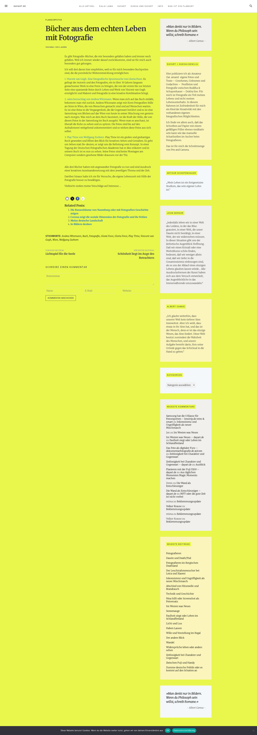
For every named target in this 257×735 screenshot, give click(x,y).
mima (51, 47)
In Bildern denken (81, 224)
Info (160, 6)
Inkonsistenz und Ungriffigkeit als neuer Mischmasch (181, 424)
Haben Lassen (174, 628)
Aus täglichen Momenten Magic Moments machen (181, 475)
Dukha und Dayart (142, 6)
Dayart (121, 6)
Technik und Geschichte (180, 593)
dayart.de (20, 6)
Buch (85, 235)
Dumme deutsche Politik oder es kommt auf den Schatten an (184, 669)
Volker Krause (174, 506)
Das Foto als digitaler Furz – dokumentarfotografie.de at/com (184, 449)
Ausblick (200, 464)
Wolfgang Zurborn (69, 239)
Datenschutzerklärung (184, 730)
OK (167, 730)
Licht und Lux (174, 623)
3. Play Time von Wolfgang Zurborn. (85, 137)
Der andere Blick (175, 637)
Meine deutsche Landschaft (86, 220)
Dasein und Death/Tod (178, 558)
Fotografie (94, 235)
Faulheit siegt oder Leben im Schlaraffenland (182, 617)
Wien (55, 239)
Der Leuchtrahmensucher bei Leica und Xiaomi (182, 572)
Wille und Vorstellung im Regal (183, 632)
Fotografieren (173, 553)
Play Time (134, 235)
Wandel (170, 642)
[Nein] (253, 730)
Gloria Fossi (121, 235)
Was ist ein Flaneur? (181, 6)
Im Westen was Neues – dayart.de (185, 437)
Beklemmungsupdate (189, 501)
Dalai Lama (106, 6)
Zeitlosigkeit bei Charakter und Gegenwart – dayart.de (183, 463)
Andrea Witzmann (71, 235)
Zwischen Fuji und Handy (180, 662)
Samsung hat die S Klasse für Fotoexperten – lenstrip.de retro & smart (185, 418)
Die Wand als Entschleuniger (178, 484)
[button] (67, 198)
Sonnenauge (173, 610)
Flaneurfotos (54, 20)
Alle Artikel (87, 6)
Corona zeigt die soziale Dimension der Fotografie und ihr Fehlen (108, 216)
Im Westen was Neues (186, 432)
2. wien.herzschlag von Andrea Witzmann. (88, 99)
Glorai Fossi (107, 235)
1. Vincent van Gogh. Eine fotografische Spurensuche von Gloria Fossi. (104, 78)
